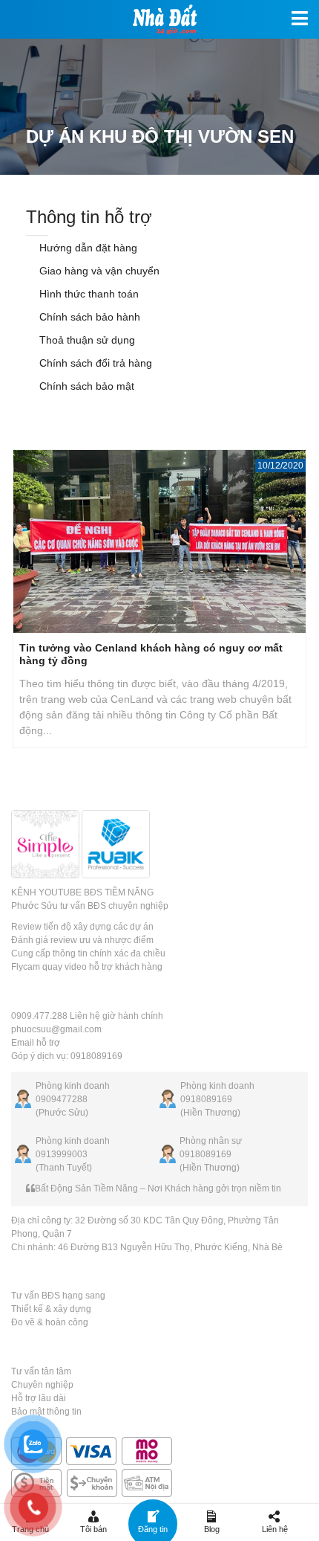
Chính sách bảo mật (85, 386)
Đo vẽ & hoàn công (49, 1322)
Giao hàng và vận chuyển (98, 271)
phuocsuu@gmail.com (56, 1029)
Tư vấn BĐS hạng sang (58, 1295)
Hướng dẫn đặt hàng (86, 248)
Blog (212, 1529)
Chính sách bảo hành (88, 317)
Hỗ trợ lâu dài (38, 1398)
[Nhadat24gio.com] (159, 19)
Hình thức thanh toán (87, 294)
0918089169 (206, 1099)
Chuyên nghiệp (42, 1385)
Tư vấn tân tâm (41, 1371)
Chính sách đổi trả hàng (94, 363)
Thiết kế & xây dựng (51, 1309)
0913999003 (62, 1154)
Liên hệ (275, 1529)
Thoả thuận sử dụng (85, 340)
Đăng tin (153, 1529)
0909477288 (62, 1099)
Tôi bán (93, 1529)
